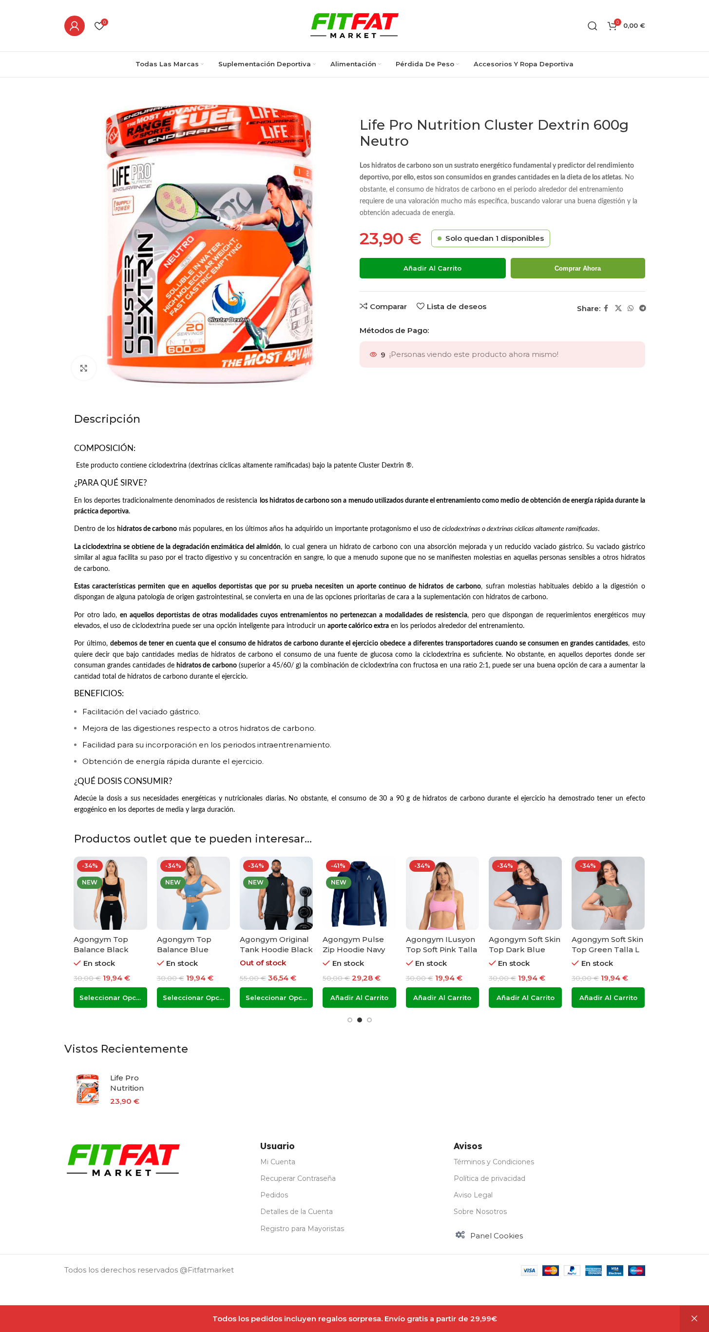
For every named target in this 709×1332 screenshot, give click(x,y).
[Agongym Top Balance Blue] (193, 893)
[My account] (74, 26)
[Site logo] (354, 24)
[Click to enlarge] (84, 368)
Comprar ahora (578, 268)
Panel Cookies (496, 1235)
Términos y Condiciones (494, 1161)
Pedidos (274, 1195)
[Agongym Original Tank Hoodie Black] (276, 893)
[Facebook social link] (606, 308)
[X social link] (618, 308)
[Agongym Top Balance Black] (110, 893)
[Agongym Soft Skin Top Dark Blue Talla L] (525, 893)
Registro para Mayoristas (302, 1228)
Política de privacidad (489, 1178)
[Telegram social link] (642, 308)
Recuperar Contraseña (298, 1178)
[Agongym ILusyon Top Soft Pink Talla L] (442, 893)
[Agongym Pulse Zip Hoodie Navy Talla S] (359, 893)
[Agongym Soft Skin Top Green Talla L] (608, 893)
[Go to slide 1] (349, 1020)
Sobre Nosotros (480, 1211)
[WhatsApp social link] (630, 308)
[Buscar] (592, 26)
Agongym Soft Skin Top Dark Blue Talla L (524, 949)
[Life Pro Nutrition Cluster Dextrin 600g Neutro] (87, 1089)
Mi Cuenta (277, 1161)
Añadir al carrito (432, 268)
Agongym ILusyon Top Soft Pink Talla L (441, 949)
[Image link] (123, 1159)
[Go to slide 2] (359, 1020)
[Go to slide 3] (369, 1020)
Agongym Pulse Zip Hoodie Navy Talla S (354, 949)
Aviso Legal (473, 1195)
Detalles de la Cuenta (296, 1211)
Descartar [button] (694, 1319)
